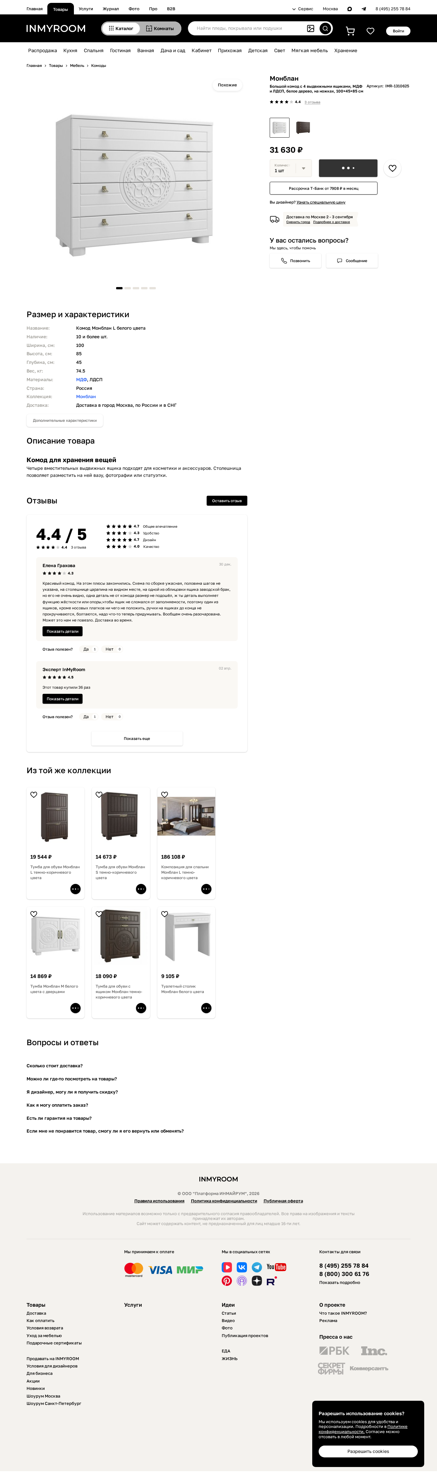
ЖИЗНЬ (230, 1358)
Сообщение (356, 260)
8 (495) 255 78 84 (393, 8)
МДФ (81, 379)
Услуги (86, 8)
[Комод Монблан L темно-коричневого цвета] (303, 128)
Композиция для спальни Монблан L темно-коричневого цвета (185, 872)
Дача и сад (173, 50)
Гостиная (120, 50)
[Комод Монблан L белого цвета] (280, 128)
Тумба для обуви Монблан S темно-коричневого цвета (120, 872)
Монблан (86, 396)
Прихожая (230, 50)
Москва (330, 8)
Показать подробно (339, 1282)
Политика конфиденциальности (224, 1200)
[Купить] (348, 168)
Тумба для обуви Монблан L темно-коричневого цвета (55, 872)
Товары (60, 9)
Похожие (227, 84)
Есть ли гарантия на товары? (59, 1118)
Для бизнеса (39, 1373)
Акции (33, 1380)
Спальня (94, 50)
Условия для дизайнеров (52, 1365)
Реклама (328, 1320)
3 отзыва (312, 102)
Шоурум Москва (43, 1396)
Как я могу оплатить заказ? (57, 1105)
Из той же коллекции (69, 770)
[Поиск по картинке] (310, 28)
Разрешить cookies (368, 1451)
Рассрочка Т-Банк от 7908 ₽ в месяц (324, 188)
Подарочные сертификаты (54, 1342)
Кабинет (201, 50)
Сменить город (298, 222)
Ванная (145, 50)
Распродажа (42, 50)
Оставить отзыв (227, 500)
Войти (398, 30)
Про (153, 8)
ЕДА (226, 1350)
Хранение (345, 50)
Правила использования (159, 1200)
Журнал (111, 8)
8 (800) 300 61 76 (344, 1274)
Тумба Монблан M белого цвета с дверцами (54, 989)
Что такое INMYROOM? (343, 1313)
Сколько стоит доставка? (55, 1065)
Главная (35, 8)
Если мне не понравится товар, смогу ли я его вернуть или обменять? (105, 1131)
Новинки (36, 1388)
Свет (279, 50)
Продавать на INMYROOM (53, 1358)
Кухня (70, 50)
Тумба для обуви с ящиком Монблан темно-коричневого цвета (119, 991)
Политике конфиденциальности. (363, 1429)
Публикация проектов (245, 1335)
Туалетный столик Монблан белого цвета (182, 989)
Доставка (36, 1313)
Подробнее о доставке (331, 222)
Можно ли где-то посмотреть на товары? (72, 1078)
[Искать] (325, 28)
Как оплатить (40, 1320)
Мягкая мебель (309, 50)
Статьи (229, 1313)
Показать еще (137, 738)
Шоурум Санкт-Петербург (54, 1403)
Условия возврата (45, 1327)
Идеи (228, 1305)
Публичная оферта (283, 1200)
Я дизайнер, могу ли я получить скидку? (72, 1091)
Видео (228, 1320)
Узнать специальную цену (321, 202)
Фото (134, 8)
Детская (258, 50)
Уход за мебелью (44, 1335)
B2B (171, 8)
